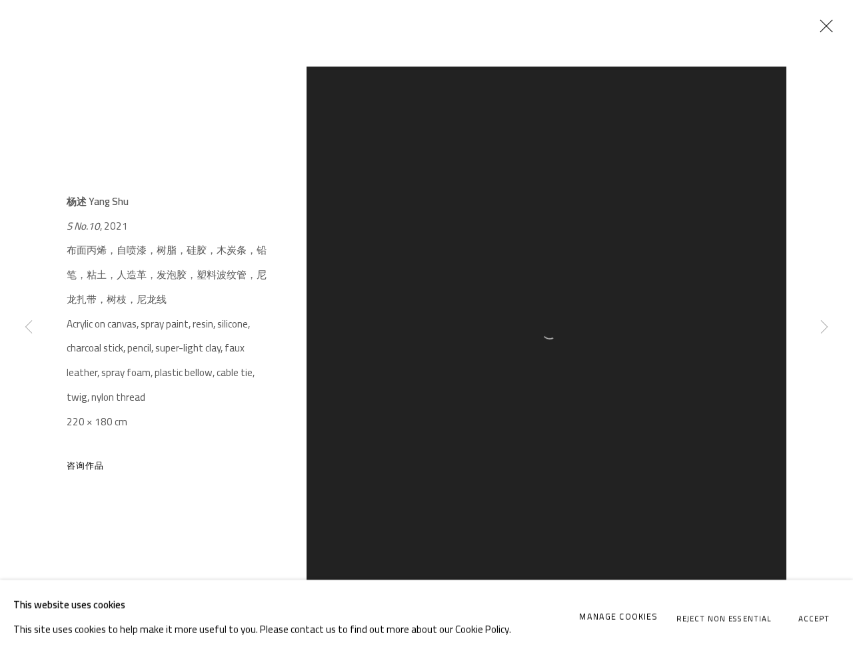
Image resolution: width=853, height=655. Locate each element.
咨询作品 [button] (86, 465)
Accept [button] (814, 617)
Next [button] (824, 328)
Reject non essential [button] (724, 617)
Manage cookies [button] (618, 616)
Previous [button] (28, 328)
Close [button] (823, 30)
